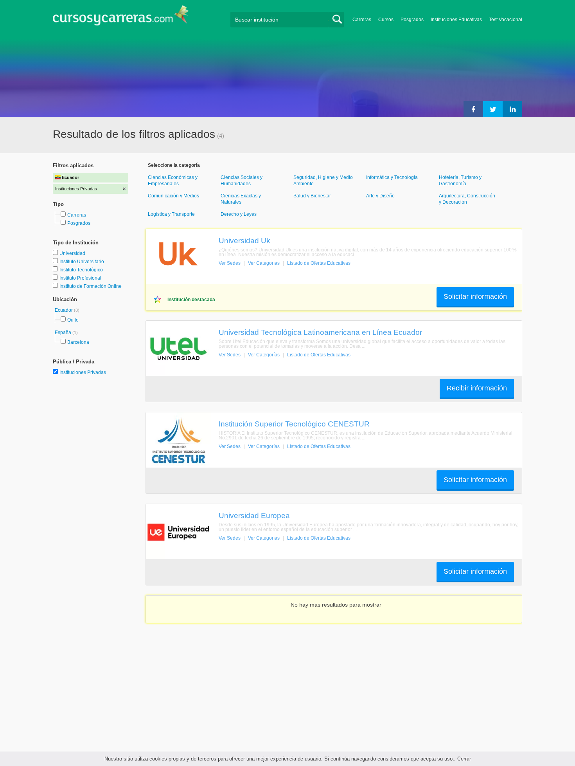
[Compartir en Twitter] (493, 109)
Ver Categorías (264, 263)
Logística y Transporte (171, 214)
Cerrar (464, 759)
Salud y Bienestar (312, 196)
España (63, 332)
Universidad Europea (254, 515)
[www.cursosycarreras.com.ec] (121, 18)
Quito (73, 320)
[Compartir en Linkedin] (512, 109)
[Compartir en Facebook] (473, 109)
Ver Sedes (230, 263)
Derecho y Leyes (239, 214)
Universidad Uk (244, 240)
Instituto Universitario (81, 261)
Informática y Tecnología (392, 177)
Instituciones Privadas (82, 372)
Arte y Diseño (380, 196)
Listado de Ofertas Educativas (318, 263)
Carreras (361, 19)
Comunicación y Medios (173, 196)
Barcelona (78, 342)
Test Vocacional (505, 19)
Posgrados (412, 19)
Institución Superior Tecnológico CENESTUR (294, 423)
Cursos (386, 19)
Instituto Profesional (80, 278)
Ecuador (64, 310)
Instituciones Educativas (456, 19)
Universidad (72, 253)
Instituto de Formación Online (90, 286)
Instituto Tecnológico (81, 270)
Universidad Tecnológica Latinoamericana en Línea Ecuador (320, 332)
